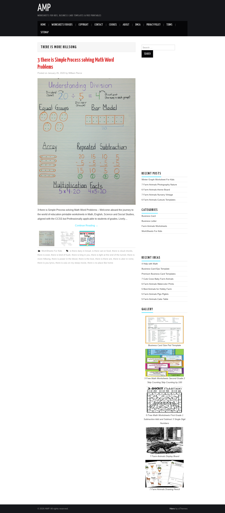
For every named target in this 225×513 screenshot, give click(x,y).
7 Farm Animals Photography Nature (159, 184)
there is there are (103, 259)
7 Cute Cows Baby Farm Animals (157, 279)
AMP (44, 8)
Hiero (172, 508)
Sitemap (45, 32)
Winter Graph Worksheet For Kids (158, 179)
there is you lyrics (46, 263)
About (126, 24)
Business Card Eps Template (155, 269)
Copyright (83, 24)
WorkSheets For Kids (62, 24)
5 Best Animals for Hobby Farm (157, 289)
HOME (43, 24)
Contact (98, 24)
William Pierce (75, 73)
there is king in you (81, 255)
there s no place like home (100, 263)
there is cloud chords (122, 251)
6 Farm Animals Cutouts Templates (158, 199)
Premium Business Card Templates (159, 274)
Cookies (113, 24)
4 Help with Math (150, 263)
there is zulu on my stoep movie (71, 263)
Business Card (149, 216)
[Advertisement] (165, 116)
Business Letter (149, 221)
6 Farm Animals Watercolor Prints (158, 284)
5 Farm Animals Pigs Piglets (155, 294)
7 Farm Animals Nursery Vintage (157, 194)
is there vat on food (101, 251)
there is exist (44, 255)
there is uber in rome (123, 259)
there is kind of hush (61, 255)
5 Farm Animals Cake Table (155, 299)
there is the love (86, 259)
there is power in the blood (64, 259)
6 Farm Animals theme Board (156, 189)
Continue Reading (86, 225)
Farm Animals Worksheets (154, 226)
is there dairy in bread (80, 251)
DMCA (138, 24)
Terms (169, 24)
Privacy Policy (153, 24)
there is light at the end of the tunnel (108, 255)
